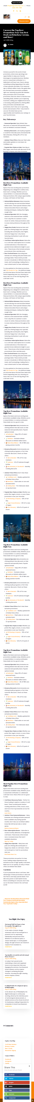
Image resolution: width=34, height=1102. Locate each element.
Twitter (7, 1063)
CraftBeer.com (12, 477)
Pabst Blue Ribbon (13, 443)
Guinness (10, 462)
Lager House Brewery (13, 503)
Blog (11, 40)
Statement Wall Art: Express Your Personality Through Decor (15, 925)
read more (8, 947)
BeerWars (10, 481)
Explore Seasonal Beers (12, 828)
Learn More (8, 813)
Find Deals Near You (10, 854)
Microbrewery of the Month (15, 466)
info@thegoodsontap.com (15, 6)
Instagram (8, 1061)
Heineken (10, 438)
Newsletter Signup (10, 1050)
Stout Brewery (11, 507)
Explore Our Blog (17, 2)
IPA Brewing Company (14, 498)
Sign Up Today (9, 841)
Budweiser (10, 434)
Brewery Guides (9, 1046)
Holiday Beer (11, 486)
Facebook (8, 1059)
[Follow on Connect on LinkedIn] (20, 11)
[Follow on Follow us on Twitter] (17, 11)
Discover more (24, 21)
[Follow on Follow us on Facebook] (13, 11)
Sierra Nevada (11, 458)
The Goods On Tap (12, 270)
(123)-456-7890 (17, 8)
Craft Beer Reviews (10, 1044)
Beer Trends (8, 1048)
